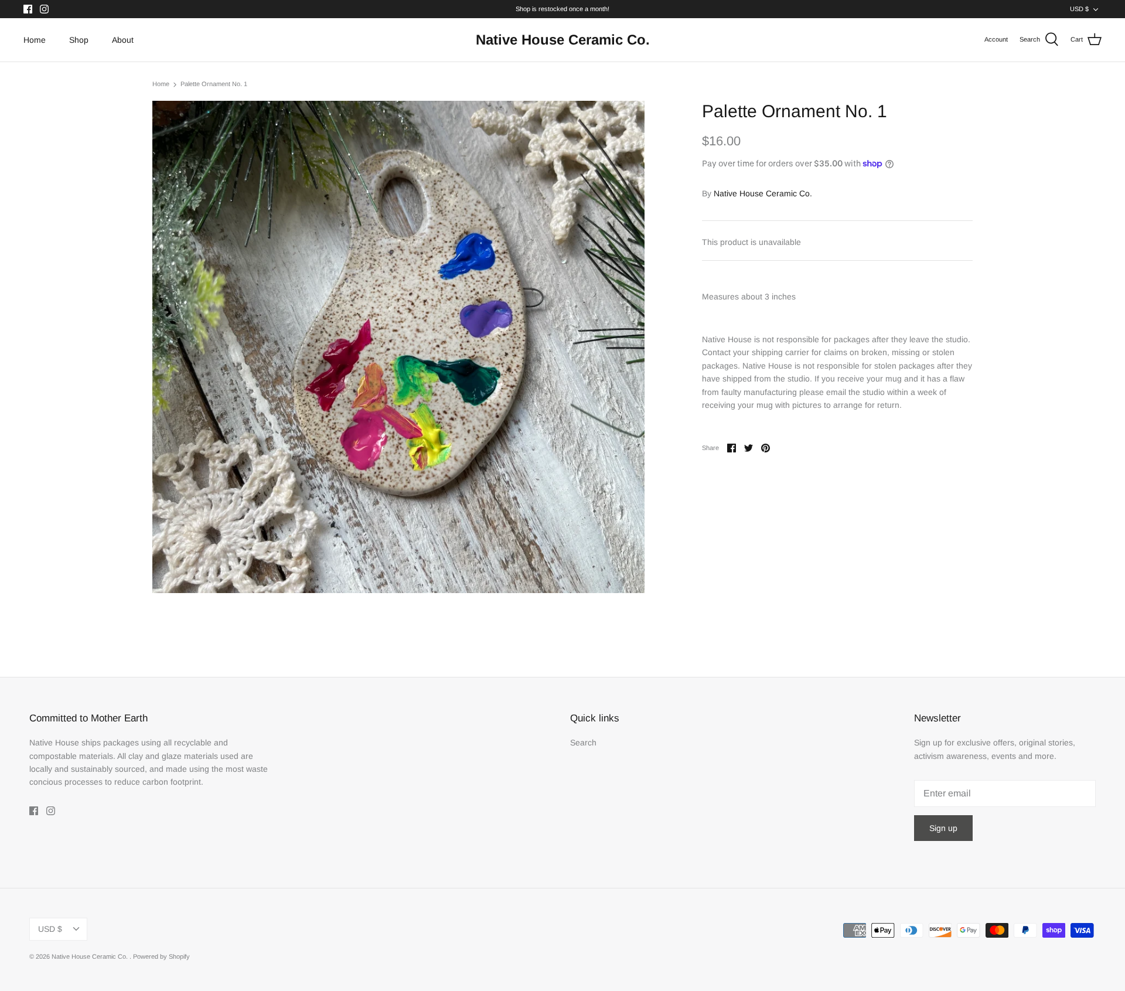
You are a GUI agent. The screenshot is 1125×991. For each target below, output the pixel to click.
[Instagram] (44, 9)
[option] (398, 347)
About (123, 40)
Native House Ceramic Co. (763, 193)
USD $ (1079, 8)
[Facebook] (27, 9)
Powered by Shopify (161, 956)
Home (34, 40)
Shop (78, 40)
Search (583, 742)
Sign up (943, 828)
